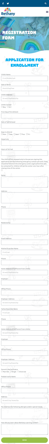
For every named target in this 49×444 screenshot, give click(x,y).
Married (6, 371)
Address (4, 191)
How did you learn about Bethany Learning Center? (19, 423)
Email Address (6, 239)
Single (14, 371)
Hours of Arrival (7, 149)
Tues (11, 134)
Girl (10, 107)
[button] (45, 3)
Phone (3, 207)
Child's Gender (6, 105)
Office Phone (6, 289)
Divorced (22, 371)
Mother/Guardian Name (9, 249)
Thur (23, 134)
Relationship (5, 223)
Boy (4, 107)
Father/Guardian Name (9, 309)
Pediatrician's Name (8, 377)
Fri (29, 134)
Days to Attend (6, 132)
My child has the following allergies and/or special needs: (22, 407)
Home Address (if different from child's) (15, 269)
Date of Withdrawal (8, 122)
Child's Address (6, 95)
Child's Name (5, 75)
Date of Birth (6, 85)
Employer (4, 279)
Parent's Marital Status (9, 369)
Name (3, 175)
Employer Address (7, 299)
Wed (17, 134)
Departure (5, 139)
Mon (4, 134)
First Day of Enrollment (9, 112)
